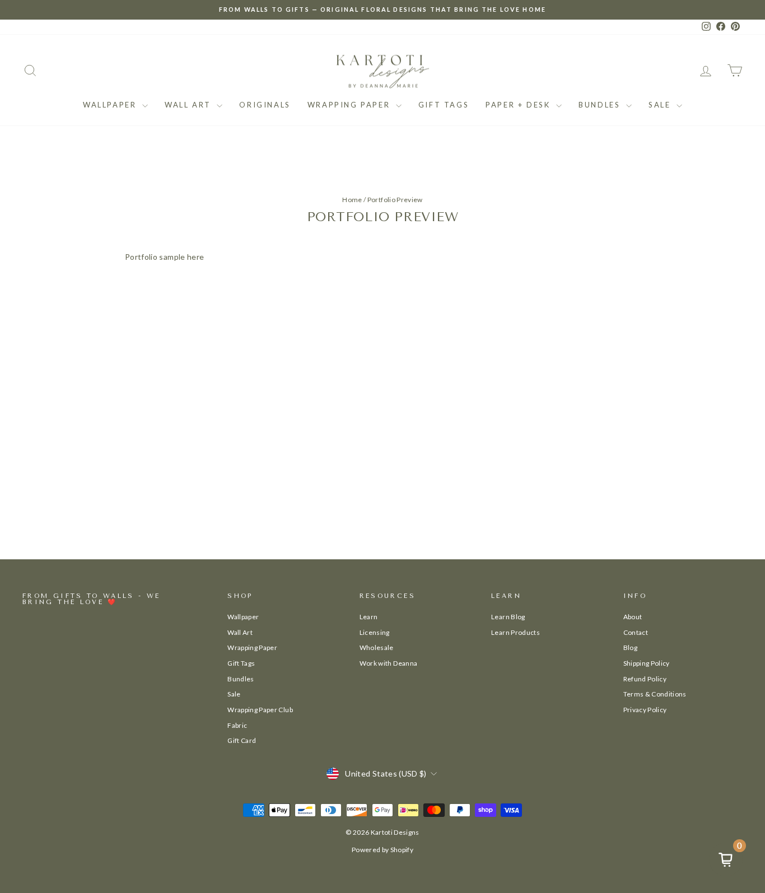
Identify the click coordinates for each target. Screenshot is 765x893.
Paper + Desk (519, 104)
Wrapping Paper (350, 104)
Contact (635, 632)
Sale (661, 104)
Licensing (375, 632)
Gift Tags (443, 104)
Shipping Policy (646, 663)
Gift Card (241, 740)
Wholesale (377, 647)
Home (352, 199)
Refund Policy (645, 679)
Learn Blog (508, 617)
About (632, 617)
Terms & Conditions (655, 694)
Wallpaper (111, 104)
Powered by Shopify (382, 849)
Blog (630, 647)
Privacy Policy (645, 709)
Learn (369, 617)
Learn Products (515, 632)
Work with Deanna (389, 663)
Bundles (601, 104)
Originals (264, 104)
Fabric (237, 725)
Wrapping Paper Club (260, 709)
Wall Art (189, 104)
